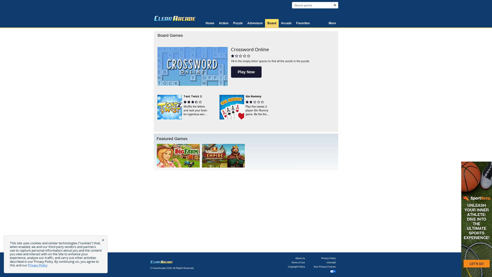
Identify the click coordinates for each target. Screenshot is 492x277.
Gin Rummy (253, 96)
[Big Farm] (178, 156)
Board (271, 23)
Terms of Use (298, 262)
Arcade (286, 23)
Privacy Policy (328, 258)
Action (224, 23)
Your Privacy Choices (324, 266)
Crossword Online (250, 49)
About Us (300, 258)
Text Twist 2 (193, 96)
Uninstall (331, 262)
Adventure (255, 23)
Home (210, 23)
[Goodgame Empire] (223, 156)
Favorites (303, 23)
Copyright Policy (296, 266)
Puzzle (238, 23)
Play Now (246, 72)
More (332, 23)
